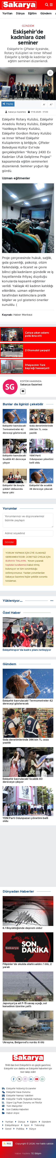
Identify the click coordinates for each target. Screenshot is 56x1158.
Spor (26, 1125)
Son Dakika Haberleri (17, 1109)
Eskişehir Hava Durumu (18, 1092)
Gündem (45, 13)
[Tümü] (51, 600)
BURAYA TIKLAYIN (15, 561)
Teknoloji (39, 1125)
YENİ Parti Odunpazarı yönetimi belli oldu (41, 459)
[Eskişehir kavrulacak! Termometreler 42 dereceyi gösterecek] (15, 416)
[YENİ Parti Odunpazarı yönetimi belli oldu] (41, 446)
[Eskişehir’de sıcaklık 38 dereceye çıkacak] (41, 475)
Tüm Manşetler (14, 1106)
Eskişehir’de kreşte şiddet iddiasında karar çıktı (13, 489)
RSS (8, 1144)
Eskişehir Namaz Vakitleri (19, 1095)
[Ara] (46, 5)
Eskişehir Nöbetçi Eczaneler (21, 1088)
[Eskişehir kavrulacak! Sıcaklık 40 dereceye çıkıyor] (15, 446)
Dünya (20, 13)
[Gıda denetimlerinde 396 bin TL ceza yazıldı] (41, 416)
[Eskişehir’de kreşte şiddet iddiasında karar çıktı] (15, 475)
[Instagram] (25, 1079)
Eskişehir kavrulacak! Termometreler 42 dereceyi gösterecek (14, 429)
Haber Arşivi (12, 1113)
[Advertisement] (28, 856)
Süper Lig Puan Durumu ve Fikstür (24, 1102)
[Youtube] (36, 1079)
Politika (20, 1129)
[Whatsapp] (42, 1079)
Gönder (9, 542)
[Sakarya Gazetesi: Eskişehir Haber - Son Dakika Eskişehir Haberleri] (19, 5)
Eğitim (32, 13)
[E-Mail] (22, 391)
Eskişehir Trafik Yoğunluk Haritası (23, 1099)
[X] (19, 1079)
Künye (32, 1129)
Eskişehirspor (12, 1125)
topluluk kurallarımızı (16, 565)
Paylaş (9, 104)
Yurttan (7, 13)
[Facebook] (13, 1079)
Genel (8, 1129)
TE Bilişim (36, 1153)
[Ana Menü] (51, 5)
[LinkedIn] (30, 1079)
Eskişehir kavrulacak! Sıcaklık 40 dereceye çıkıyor (14, 459)
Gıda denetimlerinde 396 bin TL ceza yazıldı (41, 429)
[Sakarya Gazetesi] (10, 386)
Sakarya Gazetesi (17, 112)
